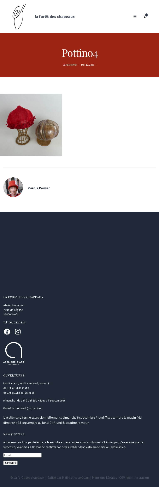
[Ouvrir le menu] (134, 16)
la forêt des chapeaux (55, 16)
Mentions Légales (104, 477)
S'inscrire (10, 462)
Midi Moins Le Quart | (77, 477)
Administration (138, 477)
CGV (122, 477)
